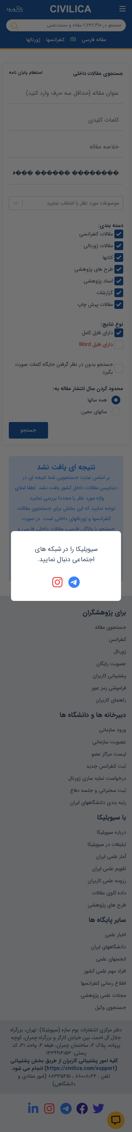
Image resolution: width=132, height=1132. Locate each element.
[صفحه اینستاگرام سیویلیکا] (58, 582)
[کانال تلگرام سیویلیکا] (74, 582)
